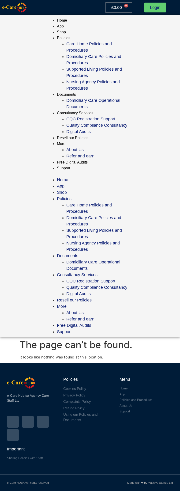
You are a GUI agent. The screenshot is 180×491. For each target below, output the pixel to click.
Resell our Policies (72, 138)
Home (62, 20)
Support (63, 168)
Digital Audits (78, 131)
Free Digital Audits (72, 162)
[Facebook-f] (13, 422)
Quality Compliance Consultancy (96, 125)
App (60, 26)
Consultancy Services (75, 113)
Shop (61, 32)
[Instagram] (28, 422)
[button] (90, 174)
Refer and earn (80, 156)
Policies (63, 38)
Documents (66, 94)
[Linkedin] (43, 422)
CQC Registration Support (90, 119)
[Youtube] (13, 435)
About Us (75, 149)
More (61, 144)
